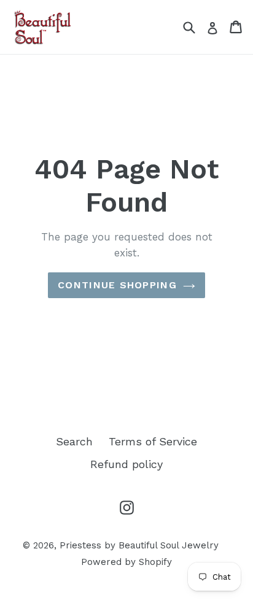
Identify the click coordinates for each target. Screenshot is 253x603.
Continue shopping (117, 285)
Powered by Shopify (126, 561)
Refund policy (126, 464)
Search (74, 441)
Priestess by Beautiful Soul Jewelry (139, 545)
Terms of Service (153, 441)
